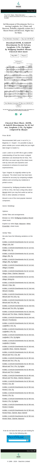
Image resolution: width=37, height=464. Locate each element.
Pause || (24, 55)
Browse (5, 218)
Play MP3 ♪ (15, 55)
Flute (16, 224)
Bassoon (22, 224)
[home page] (18, 5)
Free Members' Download (11, 39)
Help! (18, 105)
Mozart (24, 130)
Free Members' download (12, 103)
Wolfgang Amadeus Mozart (24, 218)
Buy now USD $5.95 (27, 39)
